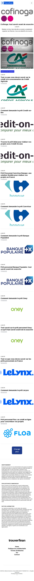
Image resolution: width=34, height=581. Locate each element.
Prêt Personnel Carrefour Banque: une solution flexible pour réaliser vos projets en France (16, 175)
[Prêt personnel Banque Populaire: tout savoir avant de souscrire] (17, 281)
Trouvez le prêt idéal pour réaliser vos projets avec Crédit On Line (16, 143)
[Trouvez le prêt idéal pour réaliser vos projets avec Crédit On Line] (17, 155)
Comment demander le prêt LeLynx (15, 390)
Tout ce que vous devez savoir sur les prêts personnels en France (16, 360)
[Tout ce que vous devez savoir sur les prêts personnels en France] (17, 372)
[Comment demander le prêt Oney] (17, 310)
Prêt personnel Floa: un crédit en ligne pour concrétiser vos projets (16, 421)
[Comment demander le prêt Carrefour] (17, 218)
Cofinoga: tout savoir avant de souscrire (17, 24)
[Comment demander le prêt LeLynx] (17, 402)
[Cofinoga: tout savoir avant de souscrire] (17, 15)
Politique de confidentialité (17, 548)
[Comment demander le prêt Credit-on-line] (17, 124)
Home (17, 546)
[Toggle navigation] (31, 3)
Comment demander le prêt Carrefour (16, 206)
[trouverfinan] (7, 3)
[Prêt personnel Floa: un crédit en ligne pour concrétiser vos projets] (17, 433)
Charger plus (17, 450)
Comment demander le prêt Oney (14, 298)
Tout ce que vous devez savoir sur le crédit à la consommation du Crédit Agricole (15, 79)
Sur (17, 552)
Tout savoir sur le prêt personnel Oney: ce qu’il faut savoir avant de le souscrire (17, 329)
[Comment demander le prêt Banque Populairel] (17, 249)
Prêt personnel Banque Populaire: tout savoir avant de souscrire (16, 268)
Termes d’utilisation (17, 550)
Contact (17, 554)
